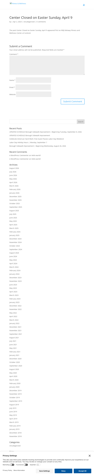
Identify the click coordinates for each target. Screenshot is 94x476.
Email (12, 87)
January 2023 (14, 302)
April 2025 (13, 225)
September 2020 (15, 366)
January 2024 (14, 274)
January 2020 (14, 387)
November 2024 (15, 242)
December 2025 (15, 196)
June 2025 (13, 218)
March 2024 (13, 267)
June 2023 (13, 285)
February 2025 (14, 232)
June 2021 (13, 344)
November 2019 (15, 394)
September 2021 (15, 334)
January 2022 (14, 323)
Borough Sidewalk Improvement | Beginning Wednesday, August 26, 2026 (37, 146)
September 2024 (15, 249)
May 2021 (13, 348)
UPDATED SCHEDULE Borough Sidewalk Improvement (29, 135)
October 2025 (14, 203)
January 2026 (14, 193)
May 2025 (13, 221)
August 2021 (14, 337)
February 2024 (14, 270)
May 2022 (13, 313)
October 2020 (14, 362)
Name (12, 80)
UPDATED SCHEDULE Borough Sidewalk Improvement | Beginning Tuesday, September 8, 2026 (45, 132)
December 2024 (15, 239)
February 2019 (14, 426)
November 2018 (15, 436)
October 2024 (14, 246)
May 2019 (13, 415)
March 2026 (13, 186)
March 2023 (13, 295)
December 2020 (15, 359)
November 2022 (15, 309)
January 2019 (14, 429)
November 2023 (15, 281)
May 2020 (13, 373)
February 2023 (14, 299)
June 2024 (13, 256)
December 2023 (15, 277)
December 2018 (15, 433)
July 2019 (12, 408)
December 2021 (15, 327)
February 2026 (14, 189)
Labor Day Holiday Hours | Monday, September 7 (28, 142)
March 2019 (13, 422)
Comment (13, 54)
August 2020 (14, 369)
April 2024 (13, 263)
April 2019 (13, 419)
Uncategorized (29, 22)
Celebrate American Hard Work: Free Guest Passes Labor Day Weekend (36, 139)
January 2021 (14, 355)
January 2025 (14, 235)
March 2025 (13, 228)
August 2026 (14, 168)
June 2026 (13, 175)
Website (12, 94)
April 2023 (13, 292)
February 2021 (14, 352)
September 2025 (15, 207)
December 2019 (15, 390)
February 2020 (14, 383)
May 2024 (13, 260)
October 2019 (14, 397)
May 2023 (13, 288)
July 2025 (12, 214)
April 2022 (13, 316)
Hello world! (36, 155)
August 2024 (14, 253)
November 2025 (15, 200)
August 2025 (14, 210)
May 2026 (13, 179)
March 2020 (13, 380)
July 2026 (12, 172)
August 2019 (14, 405)
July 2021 (12, 341)
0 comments (41, 22)
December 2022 (15, 306)
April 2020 (13, 376)
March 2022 (13, 320)
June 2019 (13, 411)
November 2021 (15, 330)
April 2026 (13, 182)
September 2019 (15, 401)
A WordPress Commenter (19, 159)
